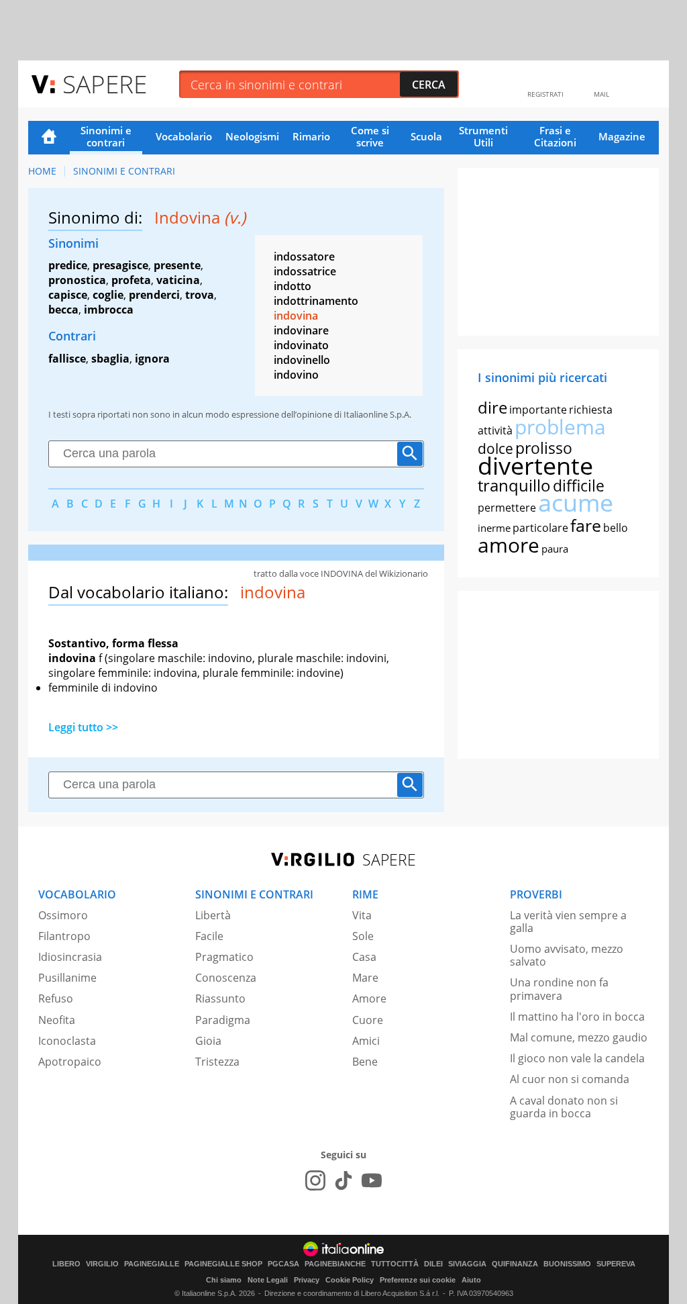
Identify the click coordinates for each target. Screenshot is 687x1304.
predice (67, 265)
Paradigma (222, 1020)
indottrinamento (316, 300)
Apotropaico (69, 1061)
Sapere (104, 83)
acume (575, 502)
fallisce (67, 358)
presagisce (120, 265)
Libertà (213, 915)
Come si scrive (370, 136)
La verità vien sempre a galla (568, 921)
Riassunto (220, 998)
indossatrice (305, 271)
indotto (292, 286)
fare (585, 525)
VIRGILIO (102, 1264)
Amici (366, 1040)
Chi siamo (224, 1280)
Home (49, 137)
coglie (108, 294)
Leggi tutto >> (83, 727)
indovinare (301, 330)
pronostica (77, 280)
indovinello (302, 360)
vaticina (178, 280)
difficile (578, 485)
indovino (296, 374)
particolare (540, 527)
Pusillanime (67, 977)
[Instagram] (315, 1180)
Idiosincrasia (70, 956)
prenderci (154, 294)
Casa (364, 956)
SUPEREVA (615, 1264)
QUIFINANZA (515, 1264)
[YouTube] (372, 1180)
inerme (494, 527)
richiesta (591, 409)
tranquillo (514, 485)
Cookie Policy (349, 1280)
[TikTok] (343, 1180)
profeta (131, 280)
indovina (296, 315)
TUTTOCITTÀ (395, 1264)
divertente (535, 465)
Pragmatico (224, 956)
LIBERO (66, 1264)
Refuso (55, 998)
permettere (507, 507)
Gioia (208, 1040)
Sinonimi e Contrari (124, 171)
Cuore (367, 1020)
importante (538, 409)
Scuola (426, 136)
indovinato (301, 345)
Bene (365, 1061)
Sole (363, 936)
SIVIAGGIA (467, 1264)
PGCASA (283, 1264)
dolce (495, 448)
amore (508, 545)
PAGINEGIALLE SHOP (223, 1264)
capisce (67, 294)
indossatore (304, 256)
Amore (369, 998)
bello (615, 527)
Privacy (306, 1280)
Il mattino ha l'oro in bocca (577, 1016)
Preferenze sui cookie (418, 1280)
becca (63, 309)
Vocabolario (184, 136)
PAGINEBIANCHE (335, 1264)
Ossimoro (63, 915)
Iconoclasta (67, 1040)
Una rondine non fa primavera (559, 989)
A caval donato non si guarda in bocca (564, 1107)
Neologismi (252, 136)
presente (177, 265)
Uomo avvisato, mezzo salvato (566, 955)
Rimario (311, 136)
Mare (365, 977)
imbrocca (109, 309)
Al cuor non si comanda (569, 1079)
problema (560, 426)
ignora (152, 358)
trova (199, 294)
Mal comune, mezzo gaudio (578, 1037)
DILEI (433, 1264)
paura (554, 548)
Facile (209, 936)
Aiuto (471, 1280)
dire (492, 407)
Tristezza (217, 1061)
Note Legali (268, 1280)
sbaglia (110, 358)
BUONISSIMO (567, 1264)
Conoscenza (225, 977)
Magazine (621, 136)
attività (495, 430)
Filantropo (64, 936)
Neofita (56, 1020)
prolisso (543, 448)
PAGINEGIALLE (151, 1264)
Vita (362, 915)
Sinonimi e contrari (106, 136)
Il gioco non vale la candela (577, 1058)
